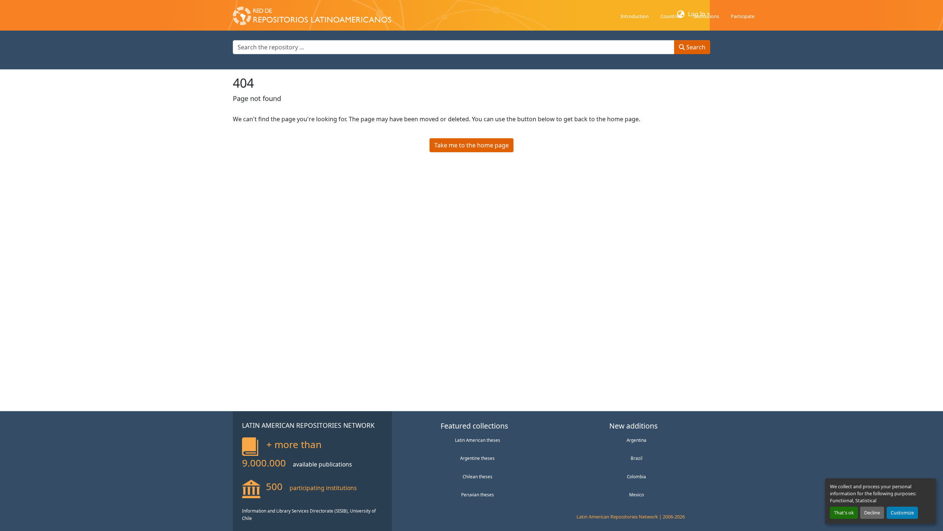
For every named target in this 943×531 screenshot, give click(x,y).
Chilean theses (477, 476)
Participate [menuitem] (742, 16)
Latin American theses (477, 440)
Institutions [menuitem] (706, 16)
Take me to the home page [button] (471, 145)
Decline (872, 512)
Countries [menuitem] (671, 16)
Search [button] (695, 47)
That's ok (844, 512)
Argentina (636, 440)
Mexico (636, 494)
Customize (902, 512)
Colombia (636, 476)
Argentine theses (477, 458)
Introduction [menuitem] (635, 16)
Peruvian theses (477, 494)
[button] (312, 14)
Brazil (636, 458)
